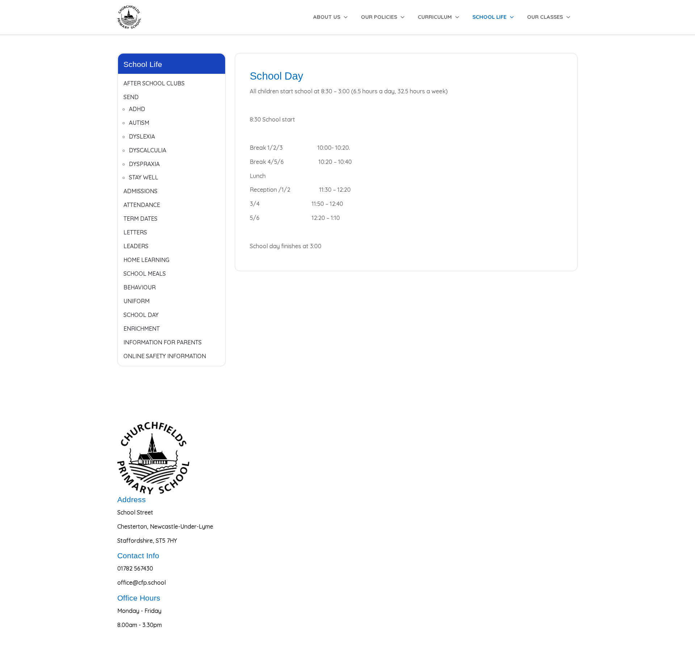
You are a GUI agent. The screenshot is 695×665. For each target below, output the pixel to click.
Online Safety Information (164, 356)
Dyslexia (142, 136)
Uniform (136, 301)
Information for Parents (162, 342)
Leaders (135, 246)
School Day (141, 314)
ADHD (137, 109)
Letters (135, 232)
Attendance (141, 204)
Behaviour (139, 287)
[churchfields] (129, 17)
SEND (131, 97)
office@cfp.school (141, 582)
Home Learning (146, 259)
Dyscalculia (147, 150)
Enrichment (141, 328)
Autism (139, 122)
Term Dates (140, 218)
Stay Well (143, 177)
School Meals (144, 273)
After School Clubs (154, 83)
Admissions (140, 191)
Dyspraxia (144, 164)
